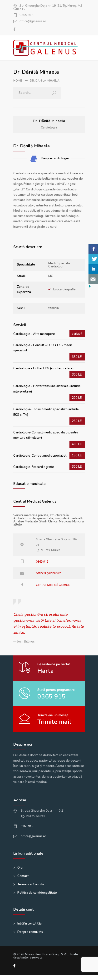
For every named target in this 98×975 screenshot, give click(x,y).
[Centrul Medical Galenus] (45, 47)
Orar (20, 867)
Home (17, 81)
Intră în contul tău (29, 923)
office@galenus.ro (33, 21)
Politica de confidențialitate (37, 893)
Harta (45, 671)
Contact (23, 876)
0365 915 (27, 15)
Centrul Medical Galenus (53, 584)
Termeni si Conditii (30, 884)
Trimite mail (54, 722)
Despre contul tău (30, 932)
